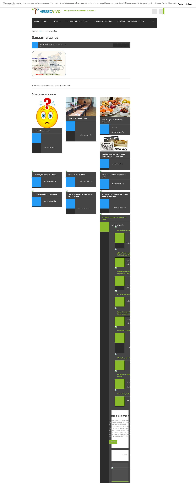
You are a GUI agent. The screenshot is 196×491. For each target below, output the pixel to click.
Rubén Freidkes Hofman (47, 44)
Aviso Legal (127, 455)
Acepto (180, 4)
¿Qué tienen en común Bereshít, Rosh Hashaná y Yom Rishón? (113, 155)
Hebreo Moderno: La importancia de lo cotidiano (80, 195)
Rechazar (188, 4)
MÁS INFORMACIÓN (49, 148)
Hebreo (56, 21)
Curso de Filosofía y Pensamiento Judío (114, 175)
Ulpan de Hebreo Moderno (77, 118)
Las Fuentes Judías (103, 21)
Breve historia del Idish (76, 174)
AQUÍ (13, 5)
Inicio (40, 31)
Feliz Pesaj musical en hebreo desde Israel (113, 120)
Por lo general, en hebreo (125, 294)
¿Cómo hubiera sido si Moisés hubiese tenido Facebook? (127, 254)
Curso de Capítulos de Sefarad (127, 394)
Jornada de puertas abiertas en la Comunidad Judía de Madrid (128, 272)
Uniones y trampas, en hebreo (45, 174)
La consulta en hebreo (42, 131)
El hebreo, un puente (124, 330)
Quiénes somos (41, 21)
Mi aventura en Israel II (125, 230)
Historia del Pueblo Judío (77, 21)
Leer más (113, 442)
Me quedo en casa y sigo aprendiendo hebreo (130, 375)
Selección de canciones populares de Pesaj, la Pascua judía (129, 313)
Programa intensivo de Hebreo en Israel (114, 218)
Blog (152, 21)
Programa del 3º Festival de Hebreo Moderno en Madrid (115, 195)
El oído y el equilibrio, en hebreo (45, 194)
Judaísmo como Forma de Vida (130, 21)
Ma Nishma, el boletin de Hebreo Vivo (130, 358)
